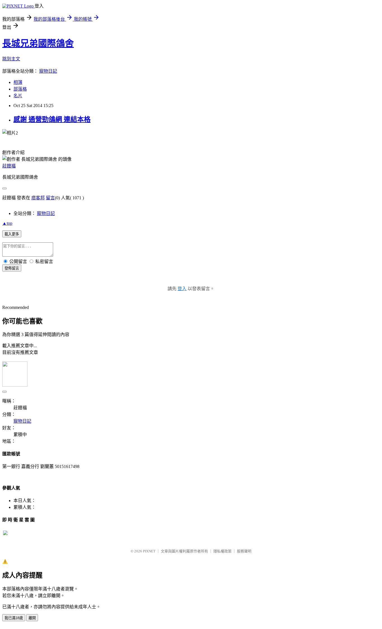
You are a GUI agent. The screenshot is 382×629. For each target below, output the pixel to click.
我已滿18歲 (13, 618)
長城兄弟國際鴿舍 (38, 43)
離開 (32, 618)
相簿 (17, 82)
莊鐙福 (9, 166)
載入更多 (11, 234)
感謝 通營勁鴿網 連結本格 (52, 119)
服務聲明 (244, 551)
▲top (7, 223)
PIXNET (149, 551)
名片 (17, 95)
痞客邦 (38, 197)
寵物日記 (48, 71)
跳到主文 (11, 58)
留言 (50, 197)
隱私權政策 (222, 551)
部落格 (20, 89)
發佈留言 (11, 268)
